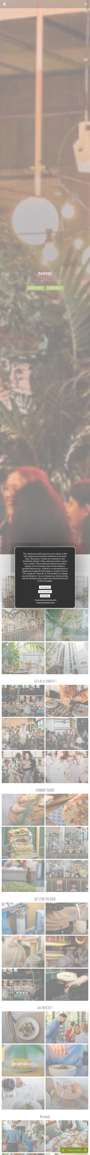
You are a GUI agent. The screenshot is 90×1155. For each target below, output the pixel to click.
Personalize (45, 596)
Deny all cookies (45, 591)
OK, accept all (45, 587)
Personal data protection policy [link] (46, 600)
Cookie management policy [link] (45, 602)
